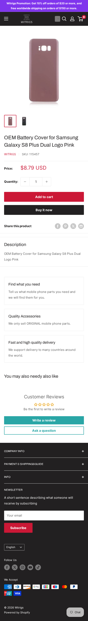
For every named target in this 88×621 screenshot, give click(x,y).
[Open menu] (6, 18)
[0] (80, 18)
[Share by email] (81, 226)
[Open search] (64, 19)
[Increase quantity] (46, 181)
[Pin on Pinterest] (65, 226)
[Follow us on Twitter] (15, 567)
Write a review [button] (44, 420)
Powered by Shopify (17, 612)
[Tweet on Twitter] (73, 226)
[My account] (72, 19)
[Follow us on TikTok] (38, 567)
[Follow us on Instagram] (22, 567)
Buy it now (44, 210)
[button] (57, 19)
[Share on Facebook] (58, 226)
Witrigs (10, 154)
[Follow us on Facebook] (7, 567)
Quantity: (11, 182)
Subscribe (18, 528)
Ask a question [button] (44, 430)
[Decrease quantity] (25, 181)
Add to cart (44, 197)
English (10, 547)
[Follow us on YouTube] (30, 567)
